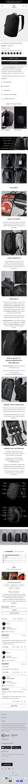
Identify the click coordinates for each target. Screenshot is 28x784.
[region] (14, 576)
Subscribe (7, 764)
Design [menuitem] (17, 588)
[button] (14, 46)
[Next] (25, 25)
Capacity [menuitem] (22, 585)
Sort (15, 619)
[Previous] (2, 25)
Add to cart (14, 58)
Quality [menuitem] (11, 588)
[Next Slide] (25, 576)
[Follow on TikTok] (12, 769)
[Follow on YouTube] (9, 769)
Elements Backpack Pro (12, 629)
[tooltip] (18, 592)
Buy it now (14, 62)
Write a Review (17, 614)
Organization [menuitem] (14, 585)
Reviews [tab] (5, 607)
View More (4, 78)
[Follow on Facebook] (2, 769)
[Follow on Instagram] (5, 769)
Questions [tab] (13, 607)
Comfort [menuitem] (6, 585)
